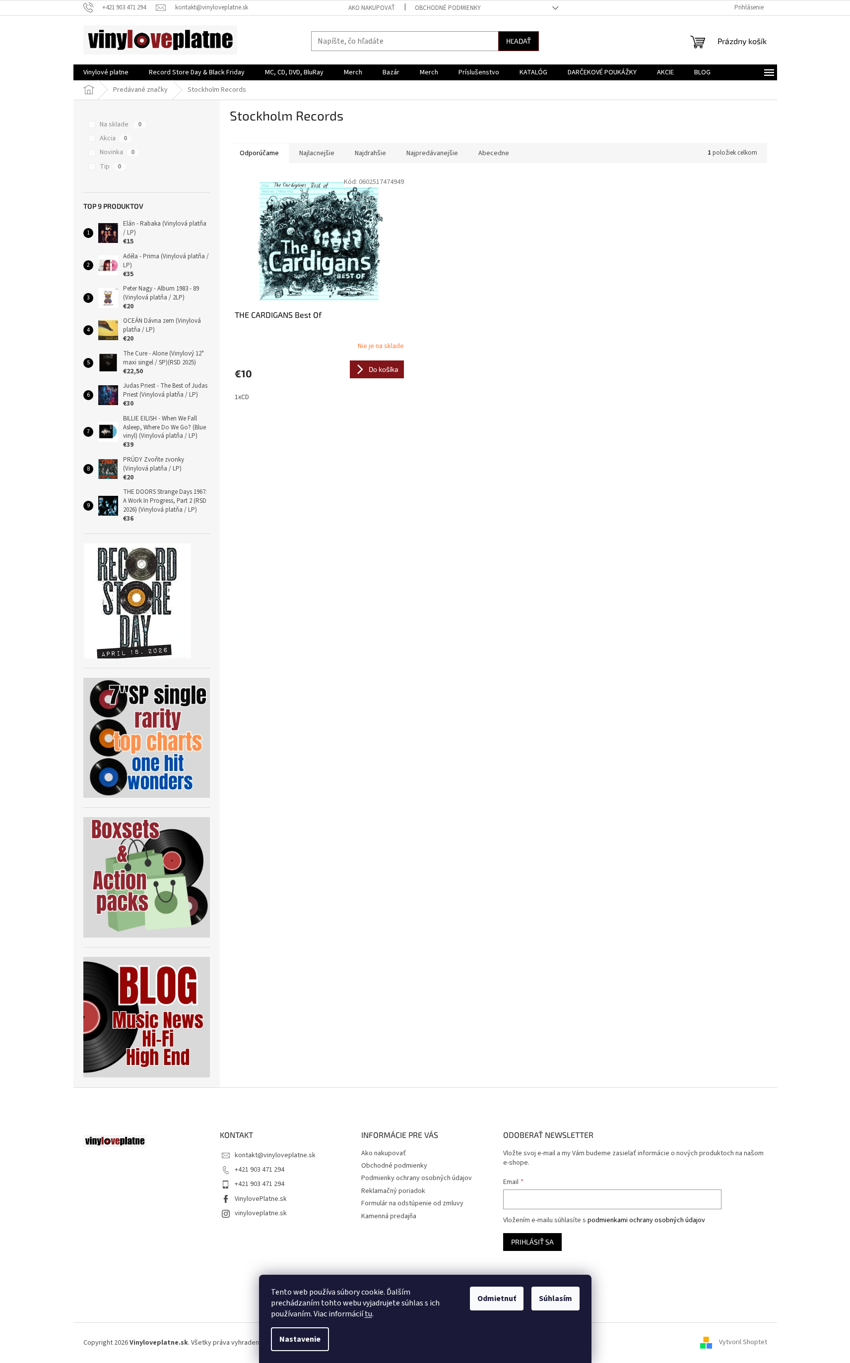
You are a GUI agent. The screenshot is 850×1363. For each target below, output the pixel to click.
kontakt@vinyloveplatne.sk (275, 1155)
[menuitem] (105, 72)
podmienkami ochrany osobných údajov (646, 1220)
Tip (110, 167)
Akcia (113, 138)
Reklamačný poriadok (393, 1191)
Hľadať (518, 41)
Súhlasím (555, 1298)
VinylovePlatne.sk (261, 1199)
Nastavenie (300, 1339)
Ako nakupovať (371, 7)
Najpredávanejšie (432, 153)
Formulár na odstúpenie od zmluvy (412, 1203)
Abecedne (493, 153)
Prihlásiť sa (532, 1242)
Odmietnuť (496, 1298)
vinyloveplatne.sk (261, 1213)
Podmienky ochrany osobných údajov (416, 1178)
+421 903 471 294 (259, 1170)
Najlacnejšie (316, 153)
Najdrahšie (370, 153)
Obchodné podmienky (448, 7)
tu (368, 1313)
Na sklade (120, 124)
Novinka (117, 152)
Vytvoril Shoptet (743, 1343)
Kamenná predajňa (388, 1216)
